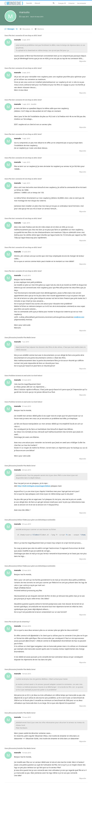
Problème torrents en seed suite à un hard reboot (25, 376)
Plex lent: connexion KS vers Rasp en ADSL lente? (25, 35)
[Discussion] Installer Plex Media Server (22, 337)
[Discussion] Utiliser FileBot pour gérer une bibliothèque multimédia (32, 520)
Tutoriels (29, 3)
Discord (37, 3)
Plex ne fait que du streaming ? (19, 622)
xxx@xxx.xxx (79, 317)
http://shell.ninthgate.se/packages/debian (34, 486)
